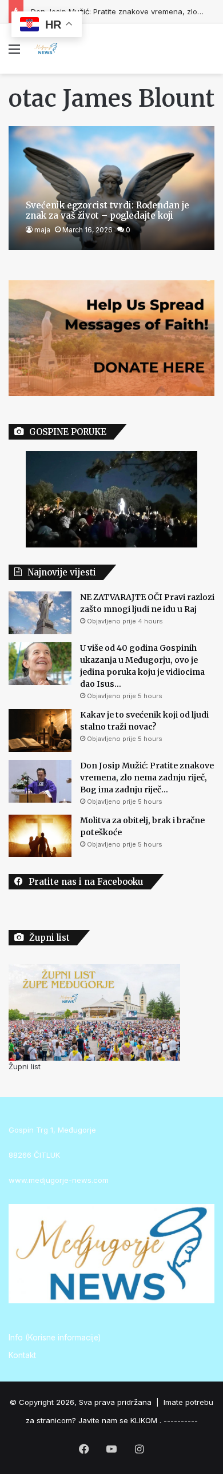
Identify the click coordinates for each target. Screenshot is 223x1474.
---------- (181, 1420)
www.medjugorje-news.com (59, 1180)
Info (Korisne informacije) (55, 1337)
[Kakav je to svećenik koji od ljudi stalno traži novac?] (40, 730)
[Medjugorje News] (46, 48)
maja (42, 229)
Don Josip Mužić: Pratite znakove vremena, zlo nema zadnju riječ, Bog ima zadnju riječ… (147, 777)
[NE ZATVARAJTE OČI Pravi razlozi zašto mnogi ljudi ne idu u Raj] (40, 612)
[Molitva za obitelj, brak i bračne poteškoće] (40, 836)
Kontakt (22, 1355)
